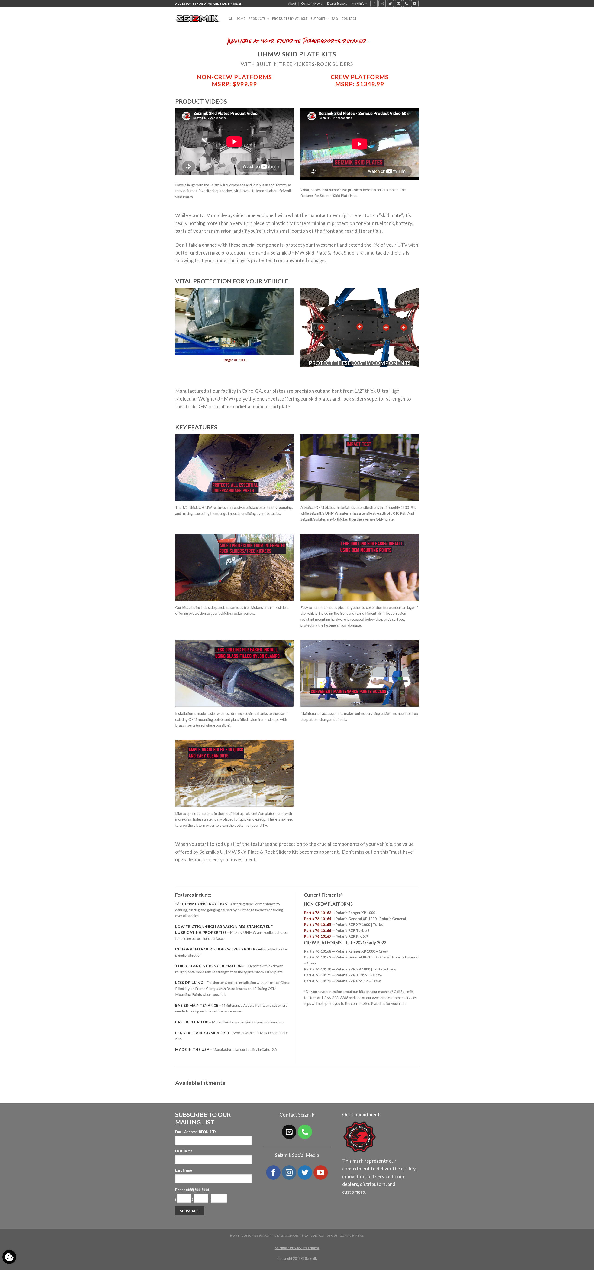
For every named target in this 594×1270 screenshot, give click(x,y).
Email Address (195, 1132)
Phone (192, 1190)
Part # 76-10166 (317, 930)
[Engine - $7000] (386, 327)
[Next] (285, 334)
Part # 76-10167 (317, 936)
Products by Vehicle (289, 18)
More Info (358, 3)
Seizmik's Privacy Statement (297, 1248)
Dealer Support (337, 3)
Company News (311, 3)
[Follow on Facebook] (374, 3)
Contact (349, 18)
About (292, 3)
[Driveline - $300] (359, 326)
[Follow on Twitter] (390, 3)
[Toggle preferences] (9, 1257)
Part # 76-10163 (317, 912)
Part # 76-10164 (317, 918)
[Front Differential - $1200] (321, 327)
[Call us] (406, 3)
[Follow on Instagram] (382, 3)
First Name (183, 1151)
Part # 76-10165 (317, 924)
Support (318, 18)
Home (240, 18)
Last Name (183, 1170)
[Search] (230, 18)
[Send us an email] (398, 3)
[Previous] (183, 334)
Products (257, 18)
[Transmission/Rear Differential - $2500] (403, 327)
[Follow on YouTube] (414, 3)
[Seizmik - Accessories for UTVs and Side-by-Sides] (198, 18)
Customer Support (257, 1235)
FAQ (335, 18)
